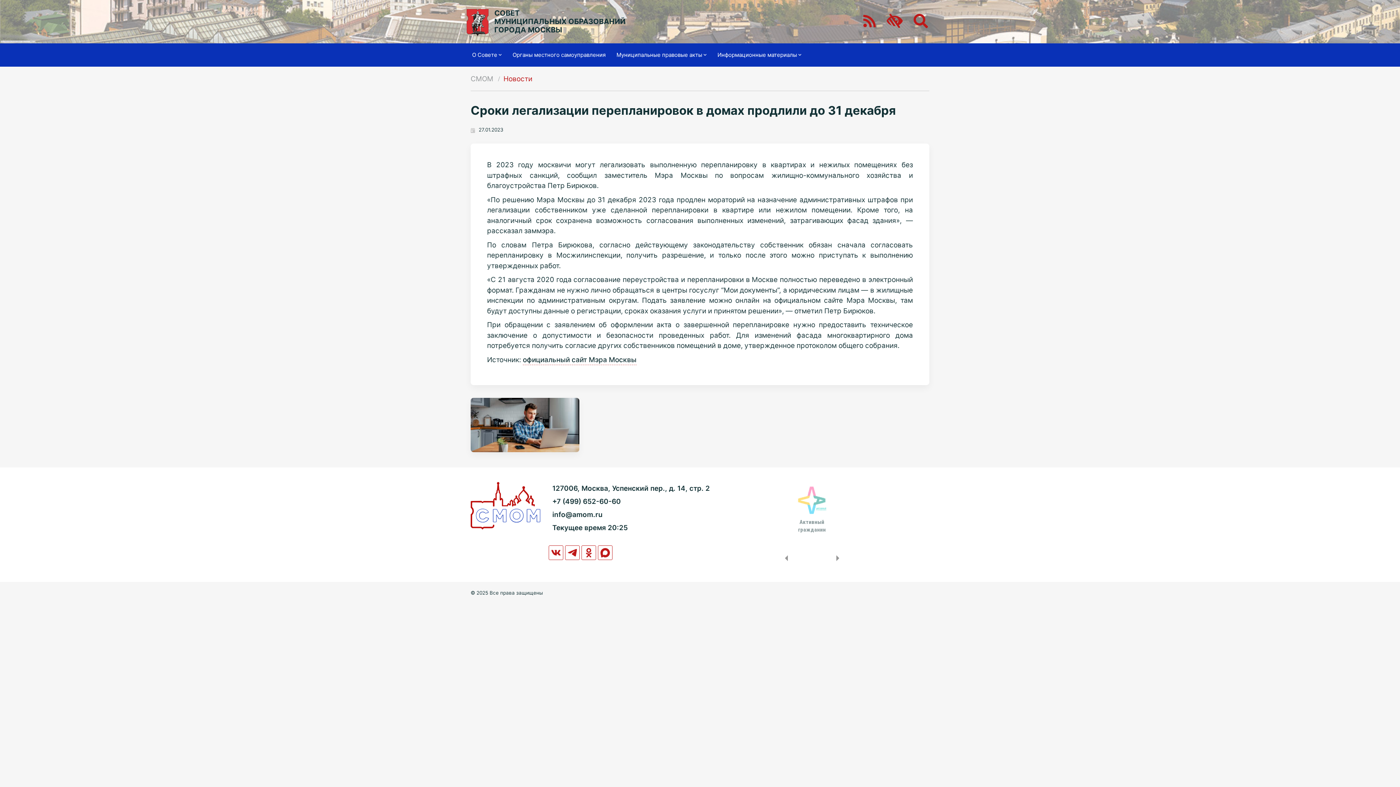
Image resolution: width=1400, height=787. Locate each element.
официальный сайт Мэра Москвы (580, 360)
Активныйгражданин (812, 526)
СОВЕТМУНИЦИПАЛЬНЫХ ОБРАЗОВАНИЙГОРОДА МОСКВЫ (560, 21)
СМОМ (482, 79)
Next (839, 558)
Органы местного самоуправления (559, 54)
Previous (785, 558)
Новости (517, 79)
